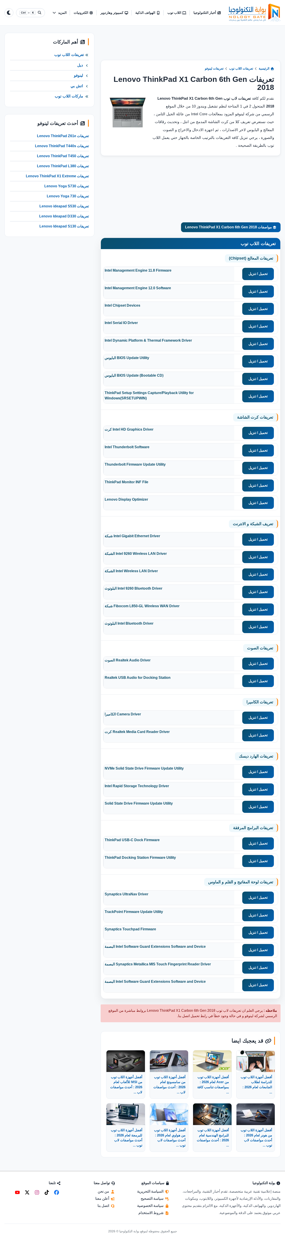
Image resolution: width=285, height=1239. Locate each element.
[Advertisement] (191, 46)
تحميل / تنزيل (258, 274)
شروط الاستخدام (151, 1213)
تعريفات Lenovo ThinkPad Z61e (63, 136)
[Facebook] (56, 1192)
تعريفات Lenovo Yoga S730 (66, 186)
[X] (27, 1192)
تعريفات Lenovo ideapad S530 (64, 206)
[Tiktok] (46, 1192)
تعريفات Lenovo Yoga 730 (68, 196)
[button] (59, 12)
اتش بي (77, 86)
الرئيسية (264, 68)
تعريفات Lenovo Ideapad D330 (64, 216)
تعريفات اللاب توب (241, 68)
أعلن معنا (102, 1198)
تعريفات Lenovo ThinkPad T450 (63, 156)
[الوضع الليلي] (8, 12)
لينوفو (78, 75)
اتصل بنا (104, 1206)
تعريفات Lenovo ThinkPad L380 (63, 166)
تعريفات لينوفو (214, 68)
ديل (80, 65)
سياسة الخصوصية (150, 1206)
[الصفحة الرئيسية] (254, 13)
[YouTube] (17, 1192)
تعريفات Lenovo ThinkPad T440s (62, 146)
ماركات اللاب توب (69, 96)
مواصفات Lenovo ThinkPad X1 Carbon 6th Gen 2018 (229, 227)
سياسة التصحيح (152, 1198)
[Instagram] (37, 1192)
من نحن (104, 1191)
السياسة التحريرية (150, 1191)
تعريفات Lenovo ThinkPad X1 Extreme (57, 176)
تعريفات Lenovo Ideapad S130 (64, 226)
